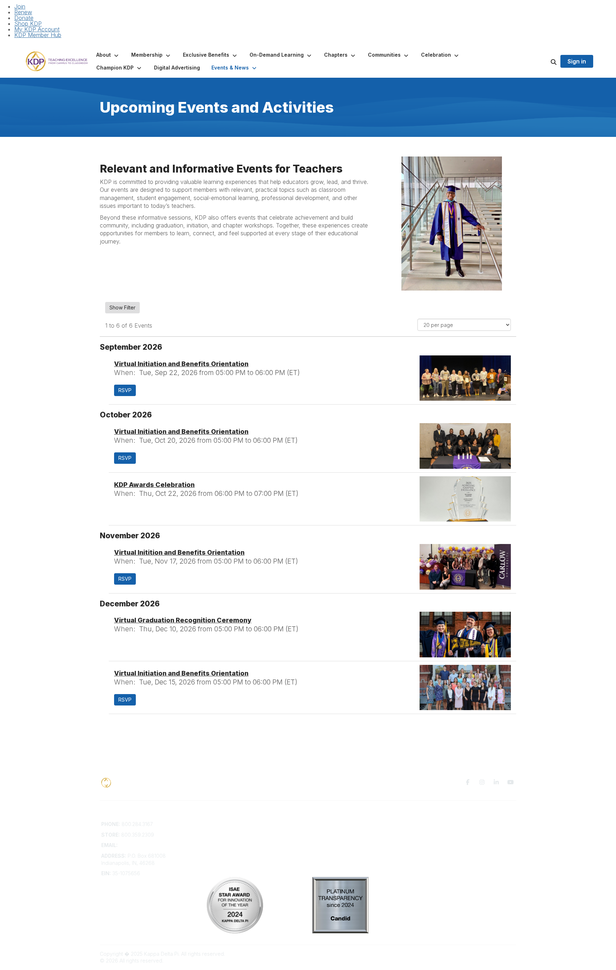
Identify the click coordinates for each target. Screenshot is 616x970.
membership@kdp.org (145, 845)
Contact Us (219, 824)
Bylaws (215, 852)
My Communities (331, 824)
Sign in (577, 61)
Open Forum (326, 831)
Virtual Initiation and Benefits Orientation (181, 364)
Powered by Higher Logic (486, 954)
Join (19, 6)
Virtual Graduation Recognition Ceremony (182, 620)
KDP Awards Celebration (154, 484)
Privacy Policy (434, 824)
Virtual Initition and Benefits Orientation (179, 552)
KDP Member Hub (37, 35)
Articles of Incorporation (235, 859)
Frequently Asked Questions (240, 831)
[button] (108, 54)
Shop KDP (28, 23)
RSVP (125, 390)
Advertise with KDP (229, 845)
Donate (24, 17)
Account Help (222, 838)
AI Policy (428, 835)
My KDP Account (37, 29)
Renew (23, 12)
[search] (544, 61)
